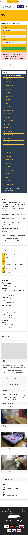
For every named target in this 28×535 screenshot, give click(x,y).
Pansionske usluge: (10, 227)
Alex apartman (6, 426)
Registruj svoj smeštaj (13, 1)
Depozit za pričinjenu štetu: (9, 222)
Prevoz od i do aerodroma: (9, 206)
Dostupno (8, 188)
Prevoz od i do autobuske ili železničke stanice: (13, 209)
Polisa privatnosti (16, 511)
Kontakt (24, 511)
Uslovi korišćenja (6, 511)
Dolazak (4, 27)
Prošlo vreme (9, 190)
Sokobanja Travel (14, 513)
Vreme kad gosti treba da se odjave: (12, 218)
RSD (4, 1)
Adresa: (4, 202)
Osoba (4, 39)
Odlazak (4, 33)
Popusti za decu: (6, 224)
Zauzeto (16, 188)
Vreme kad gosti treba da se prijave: (12, 214)
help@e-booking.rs (8, 403)
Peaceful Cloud (6, 448)
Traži (14, 49)
